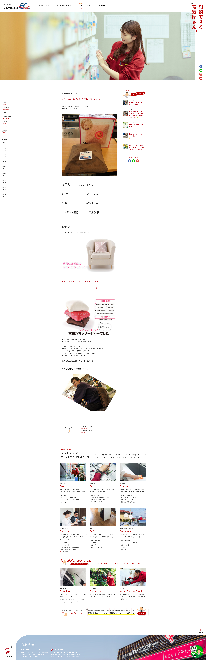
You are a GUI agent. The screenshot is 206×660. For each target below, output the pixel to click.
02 (5, 156)
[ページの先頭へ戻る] (201, 632)
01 (5, 158)
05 (5, 150)
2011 (4, 194)
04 (5, 152)
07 (5, 146)
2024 (4, 164)
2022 (4, 168)
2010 (4, 196)
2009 (4, 199)
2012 (4, 192)
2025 (4, 161)
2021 (4, 171)
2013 (4, 189)
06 (5, 148)
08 (5, 144)
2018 (4, 178)
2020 (4, 173)
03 (5, 154)
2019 (4, 175)
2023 (4, 166)
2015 (4, 185)
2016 (4, 182)
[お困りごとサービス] (75, 565)
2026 (4, 142)
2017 (4, 180)
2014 (4, 187)
